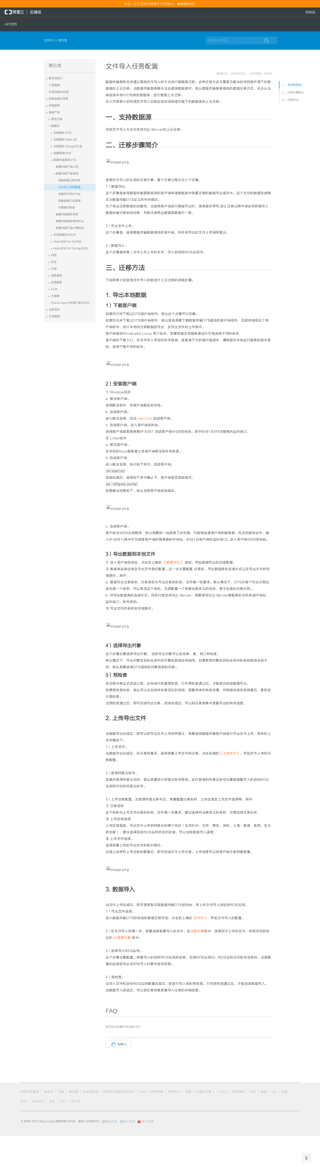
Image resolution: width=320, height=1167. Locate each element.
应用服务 (56, 282)
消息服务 (56, 275)
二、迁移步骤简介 (293, 92)
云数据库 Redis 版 (65, 139)
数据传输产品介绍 (67, 166)
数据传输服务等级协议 (70, 221)
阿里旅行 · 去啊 (179, 1091)
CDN (54, 289)
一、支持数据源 (291, 85)
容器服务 (54, 105)
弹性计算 (56, 119)
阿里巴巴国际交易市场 (118, 1091)
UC (274, 1091)
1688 (142, 1091)
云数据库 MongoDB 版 (67, 146)
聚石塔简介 (56, 78)
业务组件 (54, 309)
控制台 (310, 12)
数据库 (55, 126)
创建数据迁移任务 (69, 180)
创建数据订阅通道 (69, 200)
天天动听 (38, 1101)
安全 (54, 262)
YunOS (221, 1091)
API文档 (11, 24)
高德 (263, 1091)
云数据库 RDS (62, 132)
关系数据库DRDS (64, 234)
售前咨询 (111, 1121)
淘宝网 (48, 1091)
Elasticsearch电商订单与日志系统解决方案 (73, 302)
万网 (252, 1091)
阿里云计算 (204, 1091)
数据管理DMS (62, 153)
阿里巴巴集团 (30, 1091)
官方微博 (148, 1121)
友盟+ (286, 1091)
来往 (52, 1101)
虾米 (24, 1101)
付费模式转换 (66, 207)
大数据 (55, 296)
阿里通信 (238, 1091)
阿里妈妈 (157, 1091)
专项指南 (54, 316)
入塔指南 (54, 85)
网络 (54, 255)
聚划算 (73, 1091)
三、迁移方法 (290, 100)
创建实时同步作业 (69, 194)
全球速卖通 (90, 1091)
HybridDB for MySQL (67, 241)
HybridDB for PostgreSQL (71, 248)
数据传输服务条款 (67, 214)
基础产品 (54, 112)
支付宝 (75, 1101)
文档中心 (50, 40)
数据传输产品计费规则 (70, 228)
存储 (54, 268)
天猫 (61, 1091)
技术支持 (129, 1121)
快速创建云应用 (58, 92)
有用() (119, 1043)
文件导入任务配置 (69, 187)
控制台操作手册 (58, 98)
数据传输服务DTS (64, 160)
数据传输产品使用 (67, 173)
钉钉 (63, 1101)
